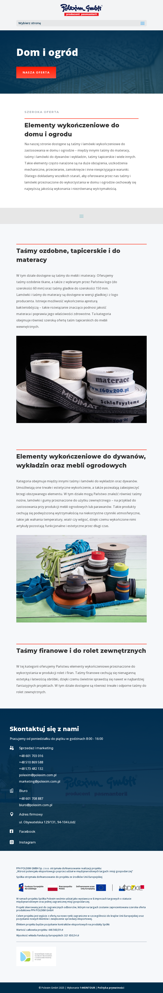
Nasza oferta (36, 72)
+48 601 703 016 (31, 756)
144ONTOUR (87, 987)
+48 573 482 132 (31, 768)
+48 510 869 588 (31, 762)
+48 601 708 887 (31, 798)
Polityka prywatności (111, 987)
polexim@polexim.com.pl (37, 775)
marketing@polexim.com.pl (39, 781)
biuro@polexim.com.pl (35, 805)
